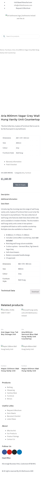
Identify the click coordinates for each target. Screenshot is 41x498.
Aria (14, 50)
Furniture (8, 50)
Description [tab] (5, 194)
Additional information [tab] (9, 199)
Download (35, 292)
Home (2, 50)
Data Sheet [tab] (5, 204)
